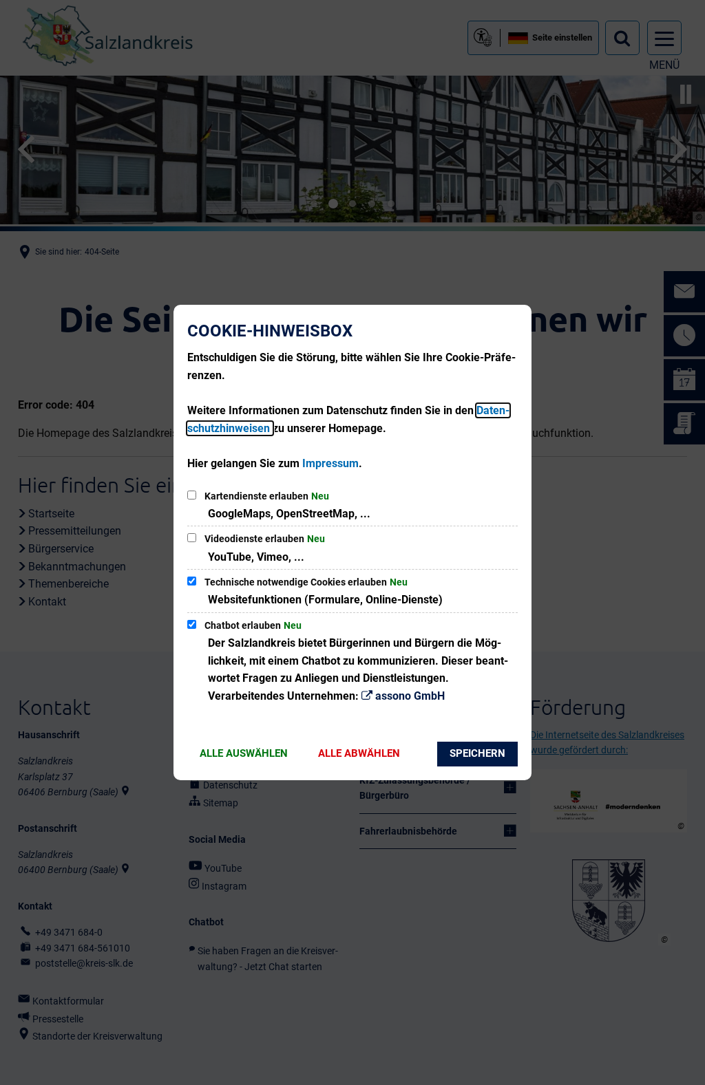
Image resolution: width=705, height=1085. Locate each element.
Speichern (477, 753)
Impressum (330, 463)
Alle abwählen (359, 753)
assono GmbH (410, 695)
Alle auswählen (244, 753)
